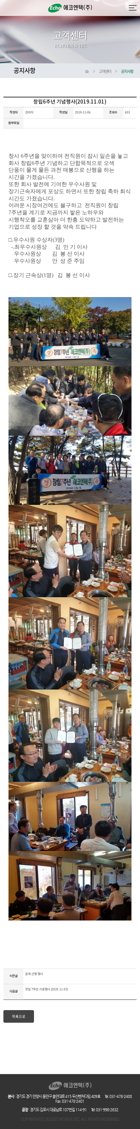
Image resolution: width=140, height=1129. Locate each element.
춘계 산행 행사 (34, 974)
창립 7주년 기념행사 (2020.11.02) (46, 989)
